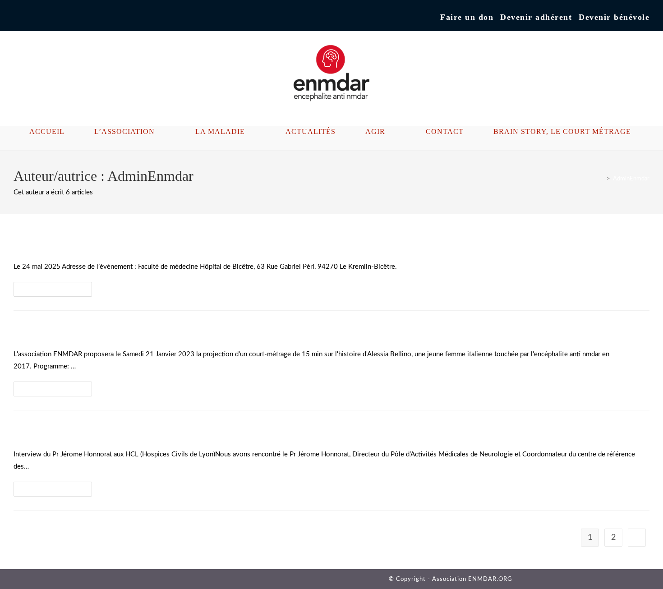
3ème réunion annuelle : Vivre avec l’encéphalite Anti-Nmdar (164, 243)
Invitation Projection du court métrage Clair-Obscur (143, 331)
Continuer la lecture (56, 291)
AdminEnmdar (631, 179)
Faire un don (466, 17)
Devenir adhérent (536, 17)
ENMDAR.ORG (490, 579)
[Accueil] (601, 179)
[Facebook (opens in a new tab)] (18, 17)
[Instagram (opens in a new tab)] (27, 17)
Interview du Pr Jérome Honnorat (97, 431)
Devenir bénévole (614, 17)
